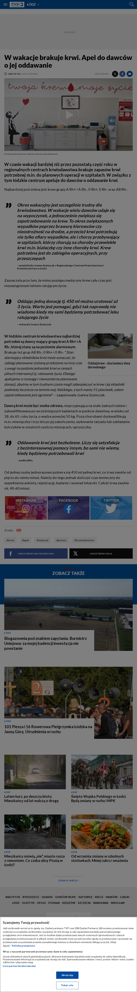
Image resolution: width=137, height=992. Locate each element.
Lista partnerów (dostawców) (19, 966)
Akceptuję (67, 975)
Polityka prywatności (23, 945)
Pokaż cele (67, 985)
